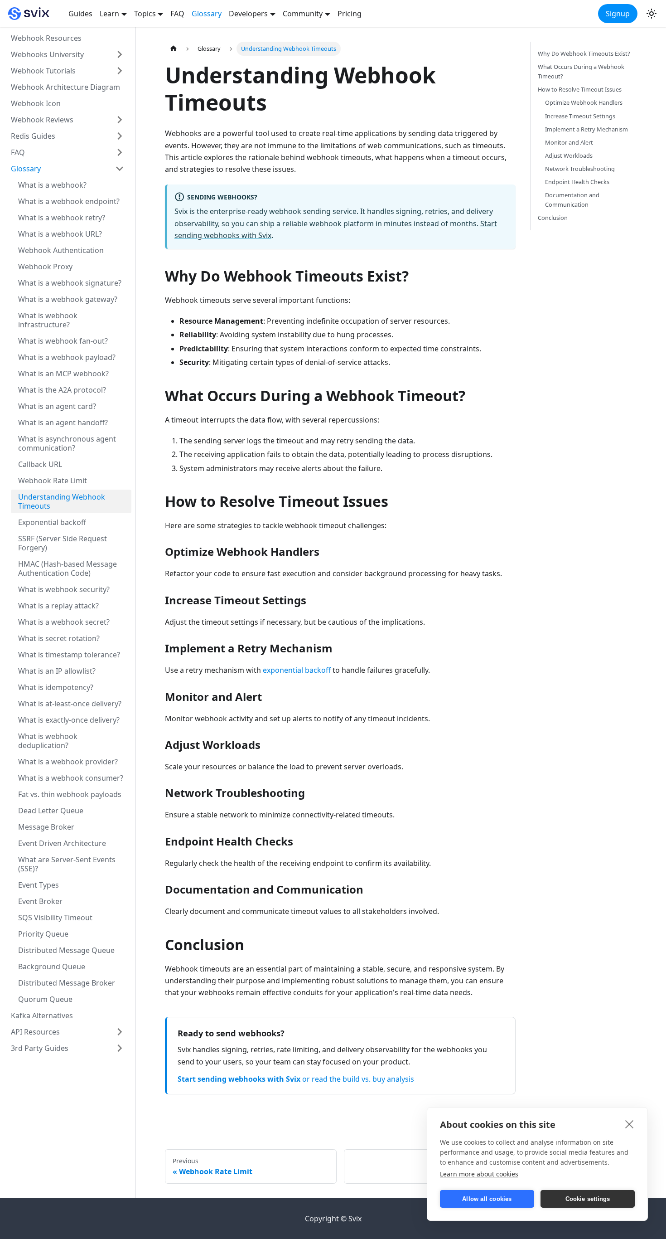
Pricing (350, 14)
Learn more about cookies (479, 1174)
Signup (618, 14)
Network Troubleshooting (580, 169)
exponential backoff (297, 670)
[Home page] (173, 49)
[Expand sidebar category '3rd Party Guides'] (119, 1048)
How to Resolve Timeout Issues (580, 89)
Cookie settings (587, 1198)
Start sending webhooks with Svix (239, 1079)
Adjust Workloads (569, 155)
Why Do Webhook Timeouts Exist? (584, 53)
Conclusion (553, 218)
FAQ (177, 14)
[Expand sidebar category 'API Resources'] (119, 1032)
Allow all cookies (487, 1198)
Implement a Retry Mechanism (586, 129)
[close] (630, 1124)
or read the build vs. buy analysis (358, 1079)
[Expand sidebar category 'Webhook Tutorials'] (119, 70)
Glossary (207, 14)
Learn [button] (109, 14)
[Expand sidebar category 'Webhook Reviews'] (119, 119)
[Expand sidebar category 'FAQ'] (119, 152)
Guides (80, 14)
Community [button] (303, 14)
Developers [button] (248, 14)
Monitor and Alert (569, 142)
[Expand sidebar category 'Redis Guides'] (119, 136)
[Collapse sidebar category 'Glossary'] (119, 168)
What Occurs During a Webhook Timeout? (581, 71)
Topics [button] (145, 14)
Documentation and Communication (572, 200)
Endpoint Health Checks (577, 182)
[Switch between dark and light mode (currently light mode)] (651, 13)
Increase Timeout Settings (580, 116)
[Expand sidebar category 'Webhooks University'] (119, 54)
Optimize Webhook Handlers (584, 102)
